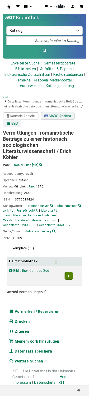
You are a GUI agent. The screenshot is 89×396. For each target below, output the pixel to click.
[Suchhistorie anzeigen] (81, 6)
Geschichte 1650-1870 (55, 225)
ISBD (14, 123)
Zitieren (21, 331)
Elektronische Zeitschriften (27, 74)
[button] (18, 6)
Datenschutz (45, 382)
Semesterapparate (59, 63)
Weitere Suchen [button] (29, 361)
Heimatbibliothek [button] (23, 261)
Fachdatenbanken (68, 74)
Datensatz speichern (33, 351)
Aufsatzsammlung (38, 231)
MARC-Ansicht (59, 116)
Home (65, 377)
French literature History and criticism (29, 215)
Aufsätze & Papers (56, 69)
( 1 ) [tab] (22, 248)
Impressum (21, 382)
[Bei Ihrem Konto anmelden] (73, 6)
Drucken (22, 321)
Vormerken (24, 311)
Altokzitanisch (67, 206)
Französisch (25, 210)
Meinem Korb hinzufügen (36, 341)
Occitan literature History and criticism (30, 220)
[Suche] (44, 51)
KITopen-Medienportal (53, 80)
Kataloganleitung (60, 86)
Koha (8, 7)
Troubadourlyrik (38, 206)
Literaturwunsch (28, 86)
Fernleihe (23, 80)
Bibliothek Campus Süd (30, 271)
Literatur (47, 210)
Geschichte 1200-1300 (19, 225)
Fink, (32, 186)
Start (5, 96)
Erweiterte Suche (25, 63)
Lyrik (6, 210)
